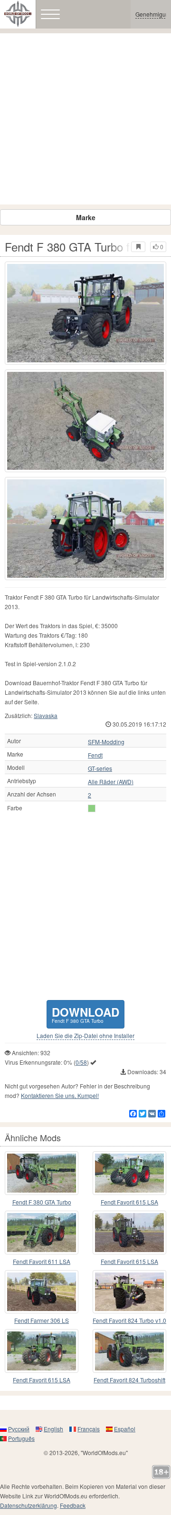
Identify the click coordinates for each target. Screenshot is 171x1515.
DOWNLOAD (85, 1014)
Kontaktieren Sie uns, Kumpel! (60, 1095)
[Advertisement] (85, 118)
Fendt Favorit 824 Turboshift (129, 1380)
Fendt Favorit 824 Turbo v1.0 (129, 1320)
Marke (85, 217)
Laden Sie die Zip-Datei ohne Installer (85, 1035)
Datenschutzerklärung (28, 1505)
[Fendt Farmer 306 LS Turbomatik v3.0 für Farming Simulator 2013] (41, 1292)
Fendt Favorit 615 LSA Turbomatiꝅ (41, 1380)
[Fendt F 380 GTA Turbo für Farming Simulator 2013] (85, 313)
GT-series (100, 768)
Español (124, 1429)
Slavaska (45, 715)
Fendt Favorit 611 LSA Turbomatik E (41, 1261)
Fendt (95, 755)
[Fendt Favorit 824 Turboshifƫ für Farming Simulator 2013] (129, 1351)
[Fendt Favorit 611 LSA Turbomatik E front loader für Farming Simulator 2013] (41, 1232)
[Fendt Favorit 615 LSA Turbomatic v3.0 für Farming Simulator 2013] (129, 1232)
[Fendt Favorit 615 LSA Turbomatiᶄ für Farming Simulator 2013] (129, 1173)
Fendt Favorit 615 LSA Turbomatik (129, 1202)
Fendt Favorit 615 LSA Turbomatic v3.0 (129, 1261)
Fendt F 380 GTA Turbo (41, 1202)
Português (21, 1438)
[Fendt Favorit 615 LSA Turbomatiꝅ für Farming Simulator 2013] (41, 1351)
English (53, 1429)
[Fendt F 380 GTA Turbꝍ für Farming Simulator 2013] (41, 1173)
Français (88, 1429)
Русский (18, 1429)
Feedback (73, 1505)
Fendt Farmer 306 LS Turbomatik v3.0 (41, 1320)
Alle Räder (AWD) (110, 781)
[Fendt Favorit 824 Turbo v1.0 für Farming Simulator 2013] (129, 1292)
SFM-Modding (106, 741)
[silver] (91, 808)
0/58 (81, 1062)
